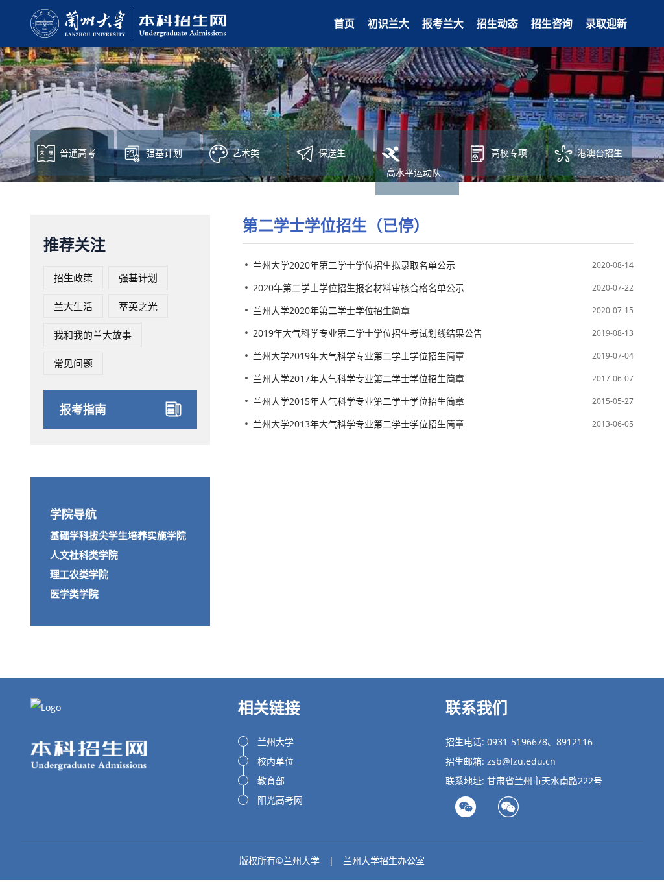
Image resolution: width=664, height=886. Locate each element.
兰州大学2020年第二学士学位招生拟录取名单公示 (354, 265)
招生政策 (73, 277)
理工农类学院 (79, 574)
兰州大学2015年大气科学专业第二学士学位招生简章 (358, 401)
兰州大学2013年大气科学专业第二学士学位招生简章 (358, 424)
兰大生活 (73, 306)
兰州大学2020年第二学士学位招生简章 (331, 310)
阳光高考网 (280, 800)
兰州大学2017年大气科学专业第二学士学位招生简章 (358, 378)
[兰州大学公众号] (465, 811)
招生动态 (497, 23)
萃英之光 (138, 306)
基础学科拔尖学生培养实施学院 (118, 535)
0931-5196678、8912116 (540, 742)
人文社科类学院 (84, 554)
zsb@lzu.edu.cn (521, 761)
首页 (344, 23)
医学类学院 (74, 593)
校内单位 (275, 761)
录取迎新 (606, 23)
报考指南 (83, 409)
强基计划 (138, 277)
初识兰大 (388, 23)
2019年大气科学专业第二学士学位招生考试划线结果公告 (367, 333)
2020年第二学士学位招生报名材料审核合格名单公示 (358, 287)
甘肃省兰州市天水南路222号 (544, 780)
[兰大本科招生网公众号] (508, 811)
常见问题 (73, 363)
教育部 (271, 780)
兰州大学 (275, 742)
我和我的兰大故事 (93, 334)
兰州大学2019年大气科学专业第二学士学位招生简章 (358, 356)
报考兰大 (443, 23)
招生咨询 (552, 23)
